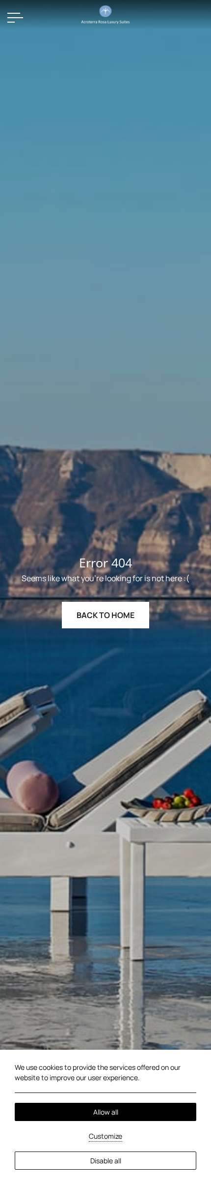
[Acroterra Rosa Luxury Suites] (105, 13)
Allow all (105, 1112)
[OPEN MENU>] (15, 18)
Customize (105, 1136)
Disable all (105, 1160)
